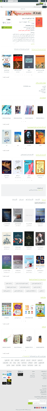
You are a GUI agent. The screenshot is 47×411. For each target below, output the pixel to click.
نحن (6, 145)
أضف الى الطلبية (8, 27)
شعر (10, 363)
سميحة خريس (31, 20)
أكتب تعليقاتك (40, 190)
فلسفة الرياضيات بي (7, 224)
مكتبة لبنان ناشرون (37, 287)
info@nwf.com (43, 393)
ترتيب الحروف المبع (18, 318)
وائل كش (39, 272)
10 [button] (15, 75)
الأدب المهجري (41, 363)
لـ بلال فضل (29, 177)
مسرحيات (24, 365)
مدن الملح (17, 175)
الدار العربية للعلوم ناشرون (36, 283)
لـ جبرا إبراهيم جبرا (29, 72)
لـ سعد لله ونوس (40, 72)
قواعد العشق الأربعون (40, 175)
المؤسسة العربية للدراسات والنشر (22, 283)
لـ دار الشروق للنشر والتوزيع (40, 203)
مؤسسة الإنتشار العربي (18, 291)
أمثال (12, 360)
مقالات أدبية (18, 365)
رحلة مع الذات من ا (40, 247)
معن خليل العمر (17, 249)
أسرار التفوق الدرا (29, 270)
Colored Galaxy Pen (29, 118)
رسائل (19, 363)
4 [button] (26, 75)
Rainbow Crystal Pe (7, 347)
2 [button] (23, 121)
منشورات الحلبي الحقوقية (11, 287)
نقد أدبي (8, 365)
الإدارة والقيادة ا (17, 270)
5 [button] (24, 75)
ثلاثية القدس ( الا (29, 224)
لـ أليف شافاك (40, 177)
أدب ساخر (28, 360)
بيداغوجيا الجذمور (40, 270)
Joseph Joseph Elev (40, 347)
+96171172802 (43, 391)
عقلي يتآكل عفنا (29, 247)
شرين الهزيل (40, 225)
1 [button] (25, 121)
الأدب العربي (7, 360)
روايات (14, 363)
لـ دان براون (6, 177)
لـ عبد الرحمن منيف (18, 177)
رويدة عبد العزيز (28, 272)
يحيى (18, 145)
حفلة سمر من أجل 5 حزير (40, 70)
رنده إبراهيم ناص (6, 272)
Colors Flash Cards (29, 318)
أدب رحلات (34, 360)
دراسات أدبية (24, 363)
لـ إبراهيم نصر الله (6, 72)
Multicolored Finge (7, 118)
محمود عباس (18, 225)
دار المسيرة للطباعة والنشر (24, 287)
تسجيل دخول (43, 1)
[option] (40, 62)
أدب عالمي (23, 360)
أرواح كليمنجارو (6, 70)
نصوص (13, 365)
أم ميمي (29, 175)
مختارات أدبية (30, 365)
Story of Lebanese (18, 347)
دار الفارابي (41, 291)
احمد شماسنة (29, 249)
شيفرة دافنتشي (6, 175)
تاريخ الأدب (30, 363)
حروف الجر (40, 318)
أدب (23, 356)
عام (39, 365)
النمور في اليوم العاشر (17, 70)
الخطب (35, 363)
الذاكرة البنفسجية (40, 224)
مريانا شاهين (40, 249)
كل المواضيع (26, 356)
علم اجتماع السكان (7, 247)
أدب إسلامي (40, 360)
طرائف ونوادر (5, 363)
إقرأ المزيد (32, 44)
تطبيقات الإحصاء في (6, 270)
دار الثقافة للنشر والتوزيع (31, 291)
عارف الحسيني (28, 225)
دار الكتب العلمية (9, 283)
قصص (36, 365)
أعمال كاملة (17, 360)
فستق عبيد (29, 145)
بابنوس (40, 145)
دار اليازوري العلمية (7, 291)
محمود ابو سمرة (17, 272)
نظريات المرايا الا (18, 247)
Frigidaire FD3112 (29, 347)
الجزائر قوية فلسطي (18, 224)
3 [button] (21, 121)
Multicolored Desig (18, 118)
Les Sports (6, 318)
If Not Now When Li (40, 118)
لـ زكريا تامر (18, 72)
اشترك (30, 403)
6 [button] (22, 75)
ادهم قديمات (6, 225)
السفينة (29, 70)
